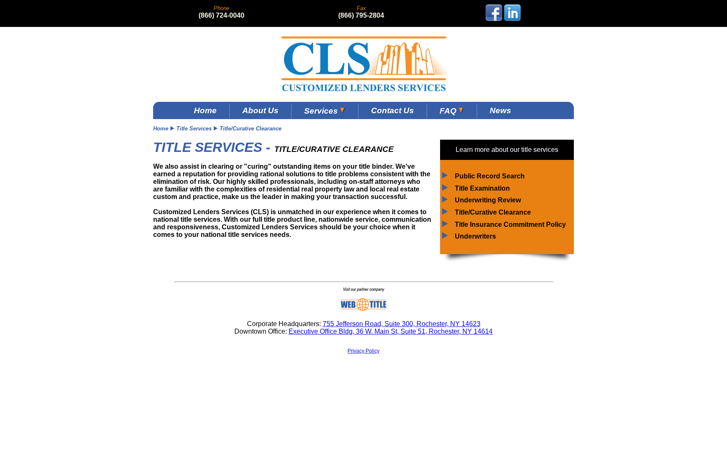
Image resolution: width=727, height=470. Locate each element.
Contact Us (392, 110)
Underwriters (475, 236)
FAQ (449, 110)
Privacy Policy (363, 351)
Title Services (194, 128)
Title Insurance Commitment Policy (510, 224)
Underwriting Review (488, 200)
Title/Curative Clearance (493, 212)
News (500, 110)
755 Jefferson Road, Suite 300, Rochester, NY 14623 (401, 323)
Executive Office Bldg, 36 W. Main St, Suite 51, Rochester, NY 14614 (391, 331)
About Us (260, 110)
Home (205, 110)
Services (322, 110)
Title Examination (482, 188)
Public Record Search (490, 176)
